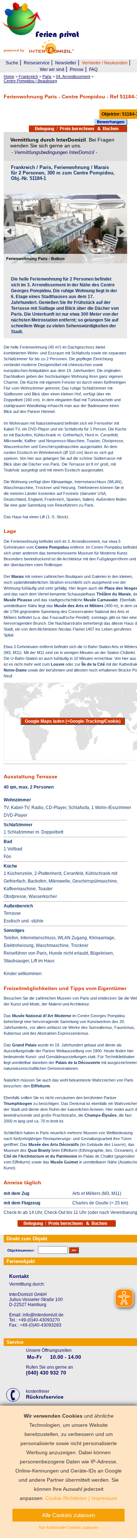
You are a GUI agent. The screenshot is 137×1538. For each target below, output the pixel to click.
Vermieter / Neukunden (105, 62)
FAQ (93, 69)
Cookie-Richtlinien (66, 1498)
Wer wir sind (52, 69)
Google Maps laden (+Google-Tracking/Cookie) (73, 721)
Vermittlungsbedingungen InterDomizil (55, 152)
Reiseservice (37, 62)
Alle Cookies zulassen (68, 1515)
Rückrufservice (45, 1397)
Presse (77, 69)
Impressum (104, 1498)
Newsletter (65, 62)
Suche (11, 62)
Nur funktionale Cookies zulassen (68, 1527)
